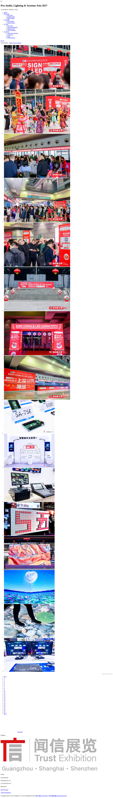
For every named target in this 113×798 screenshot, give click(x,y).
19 (4, 705)
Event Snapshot (17, 43)
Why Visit (10, 26)
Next (5, 714)
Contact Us (10, 34)
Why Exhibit (10, 21)
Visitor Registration (12, 27)
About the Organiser (12, 33)
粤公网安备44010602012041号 (57, 796)
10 (4, 691)
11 (4, 693)
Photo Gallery (11, 18)
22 (4, 709)
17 (4, 702)
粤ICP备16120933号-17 (42, 796)
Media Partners (11, 37)
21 (4, 708)
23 (4, 711)
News (8, 36)
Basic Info (10, 15)
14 (4, 697)
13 (4, 696)
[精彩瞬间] (37, 88)
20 (4, 706)
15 (4, 699)
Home (5, 12)
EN (3, 41)
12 (4, 694)
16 (4, 700)
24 (4, 712)
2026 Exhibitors (11, 30)
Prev (5, 676)
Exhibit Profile (11, 17)
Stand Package (11, 23)
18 (4, 703)
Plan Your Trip (11, 28)
